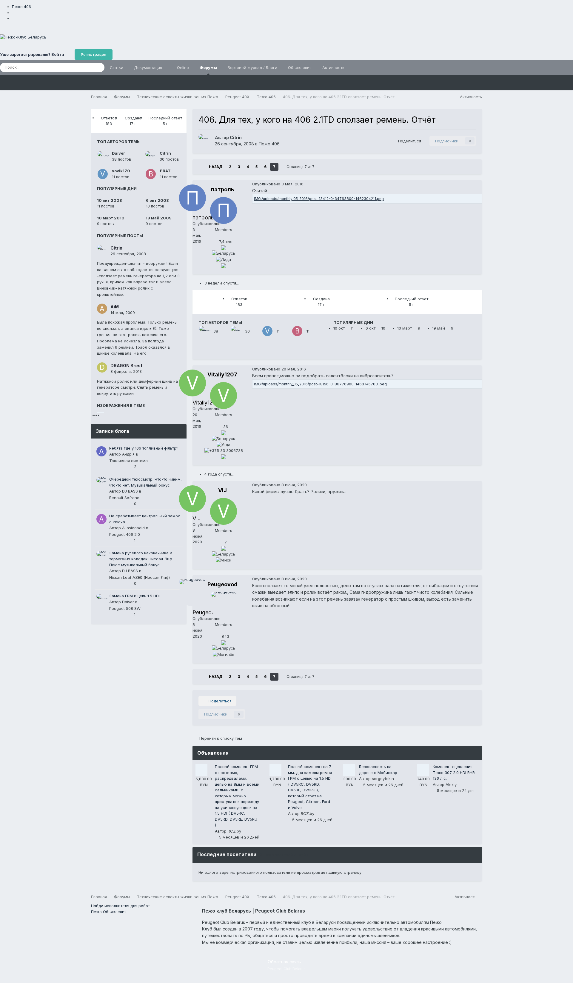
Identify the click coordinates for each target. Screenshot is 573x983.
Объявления (300, 67)
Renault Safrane (124, 497)
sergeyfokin (383, 778)
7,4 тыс (225, 241)
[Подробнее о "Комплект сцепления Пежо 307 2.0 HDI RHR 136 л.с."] (423, 770)
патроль (222, 189)
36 (225, 426)
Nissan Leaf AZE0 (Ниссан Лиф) (139, 577)
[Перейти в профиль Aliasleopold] (101, 519)
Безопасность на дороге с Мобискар (378, 769)
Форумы (208, 67)
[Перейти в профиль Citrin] (150, 156)
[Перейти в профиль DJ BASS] (101, 482)
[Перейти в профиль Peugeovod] (223, 605)
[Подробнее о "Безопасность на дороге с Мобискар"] (349, 770)
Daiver (118, 153)
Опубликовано (278, 183)
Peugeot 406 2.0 (124, 534)
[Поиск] (98, 67)
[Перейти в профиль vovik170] (103, 174)
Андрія (128, 454)
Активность (333, 67)
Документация (148, 67)
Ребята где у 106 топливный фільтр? (143, 448)
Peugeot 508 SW (125, 608)
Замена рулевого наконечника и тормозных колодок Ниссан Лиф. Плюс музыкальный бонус (141, 558)
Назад (215, 166)
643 (225, 636)
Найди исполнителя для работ (120, 905)
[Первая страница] (200, 167)
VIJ (222, 490)
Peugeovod (222, 584)
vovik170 (121, 170)
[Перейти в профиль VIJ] (223, 511)
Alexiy (451, 784)
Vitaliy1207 (222, 374)
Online (183, 67)
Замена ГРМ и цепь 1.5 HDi (134, 595)
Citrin (165, 153)
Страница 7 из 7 (301, 166)
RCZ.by (234, 831)
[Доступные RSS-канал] (479, 897)
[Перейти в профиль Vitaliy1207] (223, 395)
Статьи (116, 67)
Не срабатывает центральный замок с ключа (144, 518)
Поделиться (408, 141)
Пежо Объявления (109, 911)
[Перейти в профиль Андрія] (101, 451)
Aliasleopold (133, 527)
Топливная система (128, 460)
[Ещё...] (476, 183)
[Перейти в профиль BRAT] (151, 174)
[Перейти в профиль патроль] (223, 210)
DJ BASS (130, 491)
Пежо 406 (269, 143)
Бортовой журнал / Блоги (252, 67)
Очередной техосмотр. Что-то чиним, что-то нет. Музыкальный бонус (145, 482)
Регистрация (93, 54)
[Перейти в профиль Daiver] (103, 156)
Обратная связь (284, 961)
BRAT (165, 170)
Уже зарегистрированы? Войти (33, 54)
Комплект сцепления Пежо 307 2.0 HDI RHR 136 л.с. (454, 772)
